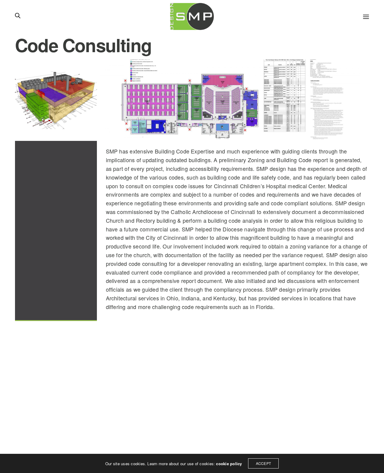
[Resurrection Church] (228, 99)
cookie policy (229, 463)
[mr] (192, 16)
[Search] (17, 16)
